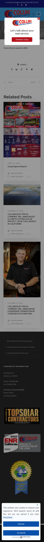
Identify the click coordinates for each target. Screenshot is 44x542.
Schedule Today (22, 39)
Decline (21, 524)
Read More (7, 517)
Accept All (21, 533)
